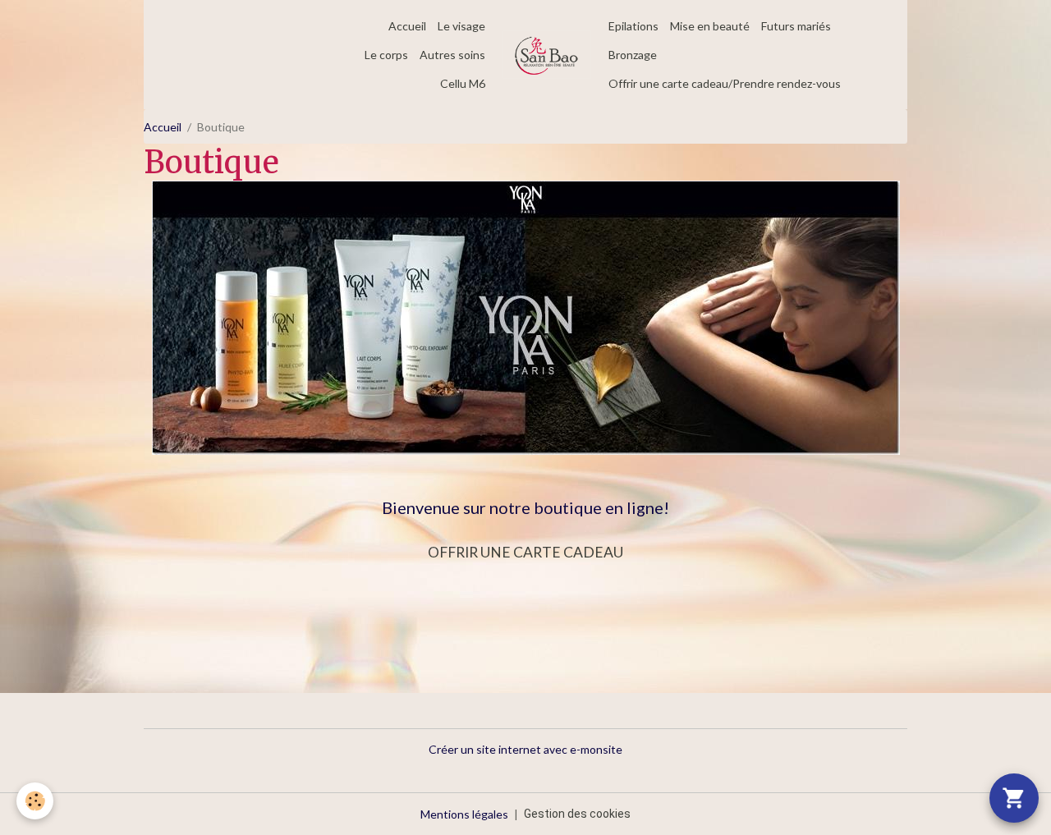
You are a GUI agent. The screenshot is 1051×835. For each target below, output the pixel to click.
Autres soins (452, 55)
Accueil (407, 26)
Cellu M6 (462, 83)
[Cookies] (34, 800)
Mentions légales (464, 814)
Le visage (461, 26)
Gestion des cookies (577, 813)
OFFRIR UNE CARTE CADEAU (525, 552)
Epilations (633, 26)
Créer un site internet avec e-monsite (525, 749)
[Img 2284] (526, 316)
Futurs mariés (796, 26)
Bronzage (632, 55)
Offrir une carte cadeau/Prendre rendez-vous (724, 83)
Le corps (386, 55)
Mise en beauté (710, 26)
